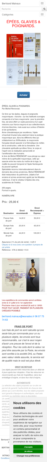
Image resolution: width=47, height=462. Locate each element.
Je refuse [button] (28, 451)
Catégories (7, 14)
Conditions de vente (9, 458)
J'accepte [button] (28, 447)
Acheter (23, 95)
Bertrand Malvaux (11, 3)
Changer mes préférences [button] (28, 456)
